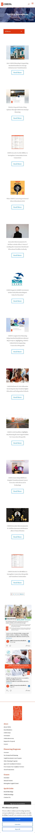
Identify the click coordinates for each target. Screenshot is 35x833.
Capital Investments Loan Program (13, 758)
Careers (6, 744)
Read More (17, 72)
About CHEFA (7, 727)
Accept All (17, 819)
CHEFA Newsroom (9, 738)
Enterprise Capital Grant (11, 783)
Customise (17, 824)
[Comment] (9, 645)
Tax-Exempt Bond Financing (11, 755)
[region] (17, 819)
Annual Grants (8, 780)
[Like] (7, 645)
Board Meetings (8, 791)
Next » (22, 594)
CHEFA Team (7, 732)
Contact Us (7, 797)
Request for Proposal (9, 741)
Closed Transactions (9, 769)
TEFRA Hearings (8, 794)
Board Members (8, 730)
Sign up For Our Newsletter (17, 803)
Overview (6, 752)
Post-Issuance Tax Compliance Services (14, 766)
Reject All (17, 829)
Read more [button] (9, 638)
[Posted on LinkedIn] (29, 641)
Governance (7, 735)
